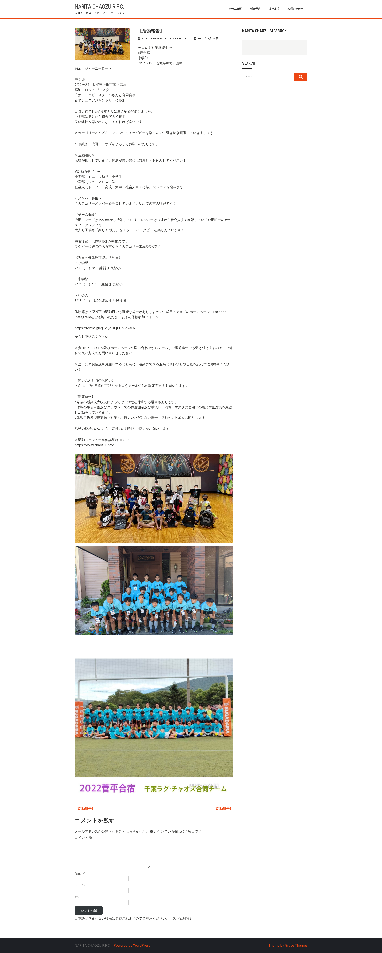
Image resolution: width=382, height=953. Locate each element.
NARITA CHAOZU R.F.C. (99, 6)
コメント (83, 837)
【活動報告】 (85, 808)
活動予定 (255, 8)
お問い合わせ (295, 8)
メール (82, 885)
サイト (80, 897)
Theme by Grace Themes (287, 945)
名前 (80, 873)
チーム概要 (235, 8)
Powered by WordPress (132, 945)
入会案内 (274, 8)
